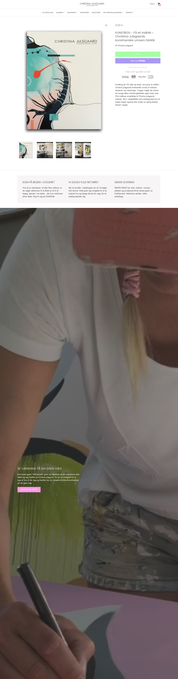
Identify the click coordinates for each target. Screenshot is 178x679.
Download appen (29, 489)
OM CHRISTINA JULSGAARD (112, 12)
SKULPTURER (96, 12)
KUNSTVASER (84, 12)
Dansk (152, 4)
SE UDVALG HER (47, 12)
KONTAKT (129, 12)
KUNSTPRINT (71, 12)
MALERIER (59, 12)
